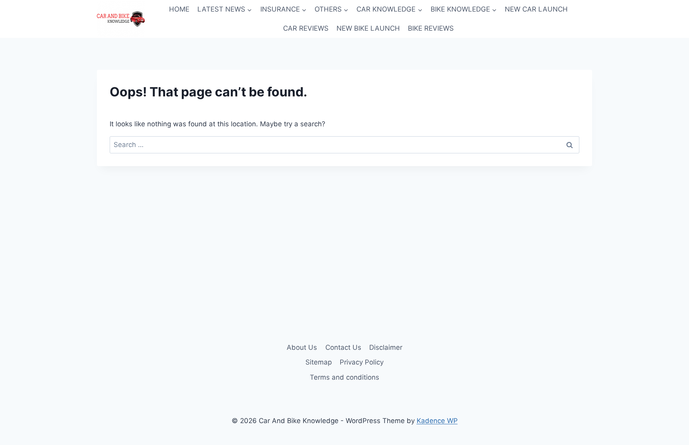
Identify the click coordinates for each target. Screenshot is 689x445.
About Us (302, 347)
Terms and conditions (344, 377)
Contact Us (343, 347)
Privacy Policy (362, 362)
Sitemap (318, 362)
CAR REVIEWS (306, 28)
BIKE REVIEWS (431, 28)
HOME (179, 9)
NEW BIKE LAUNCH (368, 28)
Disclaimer (385, 347)
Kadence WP (437, 421)
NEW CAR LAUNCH (536, 9)
